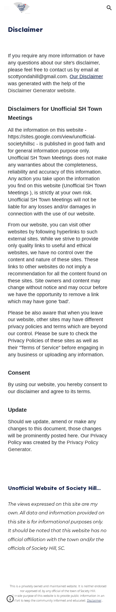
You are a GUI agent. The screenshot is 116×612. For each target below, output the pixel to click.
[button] (7, 7)
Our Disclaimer (86, 76)
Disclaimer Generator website (41, 90)
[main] (58, 29)
